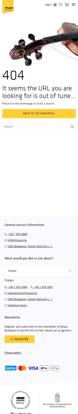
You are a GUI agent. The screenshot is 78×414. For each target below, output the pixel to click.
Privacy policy (13, 353)
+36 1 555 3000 (17, 234)
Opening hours (17, 305)
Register (21, 339)
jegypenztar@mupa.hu (22, 293)
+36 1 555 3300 (17, 287)
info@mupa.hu (17, 240)
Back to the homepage (39, 113)
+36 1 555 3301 (43, 287)
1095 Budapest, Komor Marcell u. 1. (30, 246)
